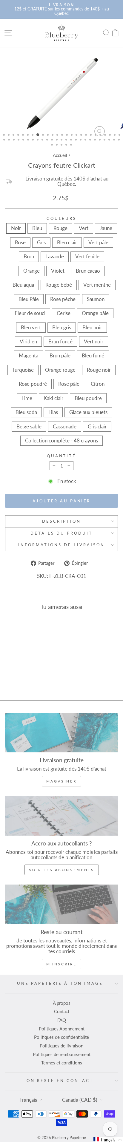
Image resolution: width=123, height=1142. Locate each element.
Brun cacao (88, 271)
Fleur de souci (30, 313)
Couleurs (62, 218)
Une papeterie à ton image (60, 983)
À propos (61, 1003)
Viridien (28, 342)
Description (61, 521)
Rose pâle (68, 384)
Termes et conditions (61, 1062)
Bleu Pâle (29, 299)
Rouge (60, 228)
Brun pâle (60, 356)
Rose (20, 243)
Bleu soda (26, 412)
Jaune (106, 228)
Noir (16, 228)
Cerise (63, 313)
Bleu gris (61, 328)
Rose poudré (33, 384)
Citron (97, 384)
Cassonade (64, 427)
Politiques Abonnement (61, 1028)
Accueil (60, 155)
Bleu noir (92, 328)
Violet (57, 271)
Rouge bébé (58, 285)
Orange (31, 271)
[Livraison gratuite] (61, 732)
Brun (29, 257)
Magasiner (61, 781)
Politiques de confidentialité (61, 1037)
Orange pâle (95, 313)
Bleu (37, 228)
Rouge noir (99, 370)
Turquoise (23, 370)
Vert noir (93, 342)
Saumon (95, 299)
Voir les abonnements (61, 870)
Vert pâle (98, 243)
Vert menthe (97, 285)
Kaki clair (53, 398)
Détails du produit (61, 533)
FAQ (61, 1020)
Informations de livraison (61, 544)
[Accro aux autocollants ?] (61, 816)
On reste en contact (60, 1080)
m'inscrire (61, 964)
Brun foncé (60, 342)
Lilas (53, 412)
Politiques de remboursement (61, 1054)
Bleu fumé (93, 356)
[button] (108, 1139)
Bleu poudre (88, 398)
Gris (41, 243)
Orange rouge (60, 370)
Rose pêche (63, 299)
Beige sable (28, 427)
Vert (83, 228)
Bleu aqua (23, 285)
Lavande (54, 257)
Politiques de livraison (61, 1045)
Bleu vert (31, 328)
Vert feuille (87, 257)
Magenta (28, 356)
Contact (61, 1011)
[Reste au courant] (61, 904)
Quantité (61, 456)
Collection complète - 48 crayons (61, 441)
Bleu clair (67, 243)
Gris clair (97, 427)
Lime (26, 398)
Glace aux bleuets (88, 412)
